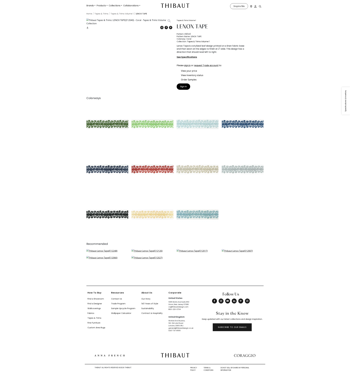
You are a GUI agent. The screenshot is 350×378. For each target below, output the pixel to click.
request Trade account (206, 65)
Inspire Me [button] (239, 6)
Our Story (145, 298)
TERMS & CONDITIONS (208, 368)
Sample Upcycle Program (123, 308)
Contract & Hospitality (152, 313)
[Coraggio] (244, 355)
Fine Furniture (94, 322)
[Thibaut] (175, 354)
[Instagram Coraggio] (247, 301)
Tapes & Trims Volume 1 (186, 20)
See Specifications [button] (187, 57)
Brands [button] (90, 5)
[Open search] (260, 6)
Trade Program (118, 303)
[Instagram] (221, 301)
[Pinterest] (170, 27)
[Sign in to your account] (255, 6)
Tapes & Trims (94, 318)
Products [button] (101, 5)
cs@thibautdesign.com (178, 307)
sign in (187, 65)
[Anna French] (110, 355)
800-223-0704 (174, 309)
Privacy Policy (193, 368)
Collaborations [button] (131, 5)
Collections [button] (114, 5)
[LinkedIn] (234, 301)
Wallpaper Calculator (121, 313)
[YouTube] (227, 301)
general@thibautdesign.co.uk (180, 328)
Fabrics (91, 313)
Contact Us (116, 298)
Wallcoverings (94, 308)
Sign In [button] (183, 86)
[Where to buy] (251, 6)
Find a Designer (95, 303)
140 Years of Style (149, 303)
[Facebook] (214, 301)
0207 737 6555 (174, 330)
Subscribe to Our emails (232, 327)
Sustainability (147, 308)
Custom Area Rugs (96, 327)
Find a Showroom (96, 298)
